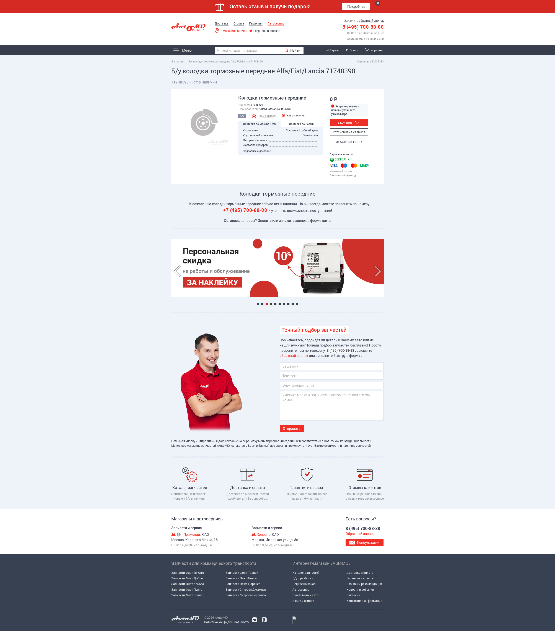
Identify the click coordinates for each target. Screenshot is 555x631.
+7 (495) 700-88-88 (245, 210)
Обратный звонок (360, 533)
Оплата (238, 23)
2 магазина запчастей (236, 31)
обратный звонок (371, 20)
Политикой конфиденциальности (347, 441)
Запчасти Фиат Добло (187, 578)
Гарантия (256, 23)
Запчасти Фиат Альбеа (187, 584)
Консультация (368, 542)
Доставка (222, 23)
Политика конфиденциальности (227, 622)
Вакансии (353, 595)
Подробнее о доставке (257, 151)
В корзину (345, 122)
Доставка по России (301, 124)
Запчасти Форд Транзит (242, 573)
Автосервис (276, 23)
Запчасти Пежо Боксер (241, 578)
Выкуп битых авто (305, 595)
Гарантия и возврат (360, 578)
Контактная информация (364, 601)
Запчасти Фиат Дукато (187, 573)
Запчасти (178, 61)
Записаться (310, 135)
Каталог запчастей (306, 573)
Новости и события (360, 589)
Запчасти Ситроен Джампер (245, 589)
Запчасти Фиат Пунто (186, 589)
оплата (368, 573)
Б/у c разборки (302, 578)
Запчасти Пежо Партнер (242, 584)
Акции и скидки (303, 601)
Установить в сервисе (349, 132)
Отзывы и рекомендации (364, 584)
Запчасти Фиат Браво (186, 595)
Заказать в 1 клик (349, 142)
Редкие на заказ (303, 584)
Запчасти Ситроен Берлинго (245, 595)
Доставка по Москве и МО (259, 124)
